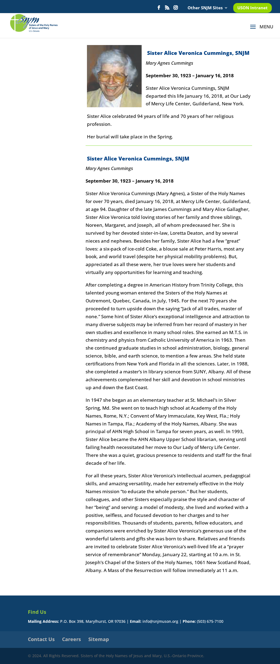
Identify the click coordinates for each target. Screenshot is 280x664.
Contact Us (41, 639)
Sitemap (98, 639)
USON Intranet (252, 8)
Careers (71, 639)
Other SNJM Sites (205, 8)
